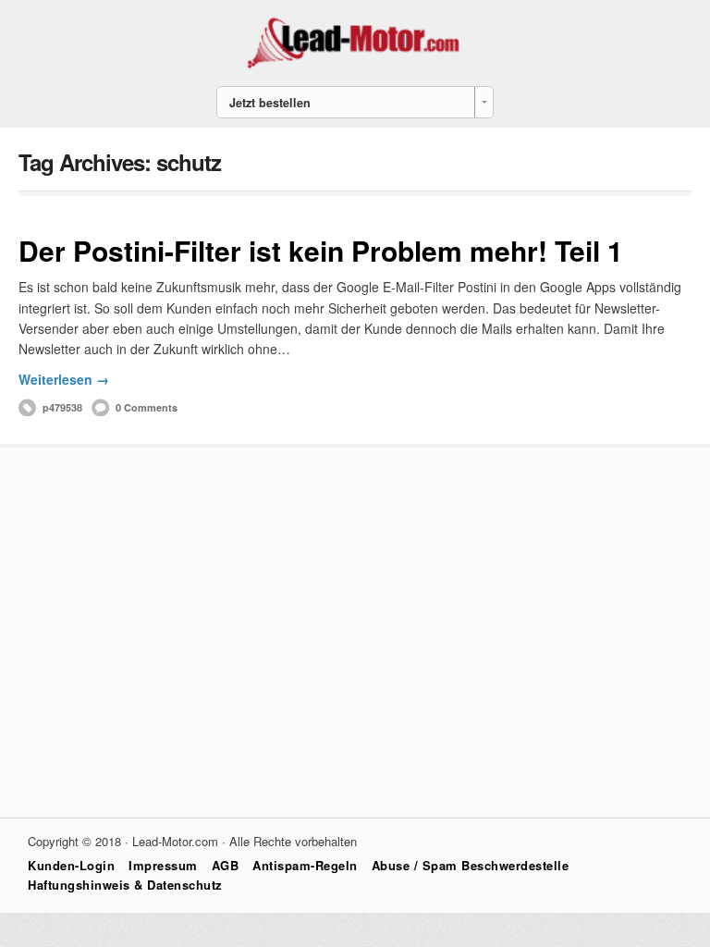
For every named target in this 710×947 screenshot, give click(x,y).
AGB (225, 865)
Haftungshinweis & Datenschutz (125, 884)
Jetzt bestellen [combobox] (270, 102)
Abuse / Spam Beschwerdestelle (470, 865)
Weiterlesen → (63, 379)
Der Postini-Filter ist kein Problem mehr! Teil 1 (320, 250)
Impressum (163, 865)
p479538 (62, 407)
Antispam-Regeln (305, 865)
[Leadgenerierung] (355, 66)
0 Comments (147, 407)
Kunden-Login (71, 865)
